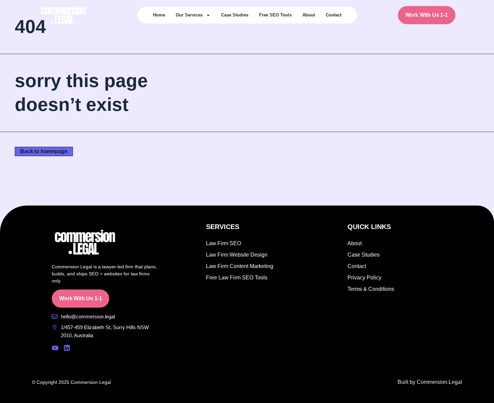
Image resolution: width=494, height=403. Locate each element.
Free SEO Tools (275, 14)
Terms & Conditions (370, 289)
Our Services (189, 14)
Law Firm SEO (223, 243)
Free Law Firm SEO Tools (236, 277)
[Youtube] (55, 348)
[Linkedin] (67, 348)
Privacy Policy (364, 277)
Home (159, 14)
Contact (333, 14)
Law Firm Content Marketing (239, 266)
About (308, 14)
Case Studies (234, 14)
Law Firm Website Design (236, 255)
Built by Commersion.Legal (430, 382)
